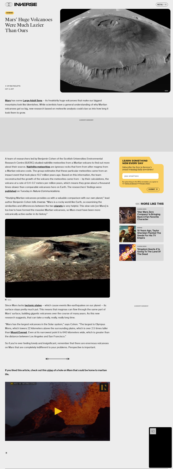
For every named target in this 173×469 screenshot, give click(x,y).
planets (58, 206)
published (10, 191)
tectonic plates (33, 305)
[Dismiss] (169, 429)
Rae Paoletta (15, 86)
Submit (151, 189)
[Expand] (152, 429)
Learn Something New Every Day (135, 161)
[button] (57, 411)
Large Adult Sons (32, 100)
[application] (57, 411)
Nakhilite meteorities (38, 166)
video (50, 370)
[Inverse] (25, 4)
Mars (8, 100)
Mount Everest (19, 332)
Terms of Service (131, 184)
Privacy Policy (145, 184)
